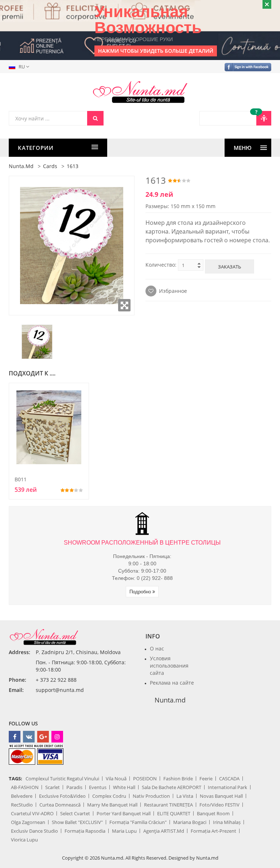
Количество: (160, 264)
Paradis (74, 787)
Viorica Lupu (24, 839)
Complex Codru (109, 796)
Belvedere (21, 796)
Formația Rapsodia (85, 831)
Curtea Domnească (60, 804)
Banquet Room (213, 813)
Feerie (206, 778)
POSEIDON (145, 778)
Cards (50, 166)
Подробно (140, 591)
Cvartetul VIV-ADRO (32, 813)
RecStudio (22, 804)
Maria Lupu (124, 831)
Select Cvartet (75, 813)
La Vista (184, 796)
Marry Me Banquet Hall (112, 804)
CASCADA (229, 778)
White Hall (124, 787)
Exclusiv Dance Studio (34, 831)
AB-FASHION (25, 787)
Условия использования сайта (169, 665)
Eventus (97, 787)
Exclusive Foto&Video (62, 796)
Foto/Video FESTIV (219, 804)
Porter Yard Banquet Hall (124, 813)
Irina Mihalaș (227, 822)
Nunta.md (21, 166)
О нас (157, 648)
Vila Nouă (116, 778)
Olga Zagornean (28, 822)
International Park (227, 787)
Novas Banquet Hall (221, 796)
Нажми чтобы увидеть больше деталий (155, 50)
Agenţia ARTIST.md (163, 831)
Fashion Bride (178, 778)
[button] (20, 66)
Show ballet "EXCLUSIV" (77, 822)
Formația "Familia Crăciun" (138, 822)
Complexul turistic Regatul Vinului (62, 778)
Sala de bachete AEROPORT (171, 787)
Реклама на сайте (172, 682)
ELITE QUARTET (173, 813)
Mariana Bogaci (189, 822)
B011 (21, 479)
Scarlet (52, 787)
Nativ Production (151, 796)
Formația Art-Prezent (213, 831)
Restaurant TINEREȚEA (168, 804)
